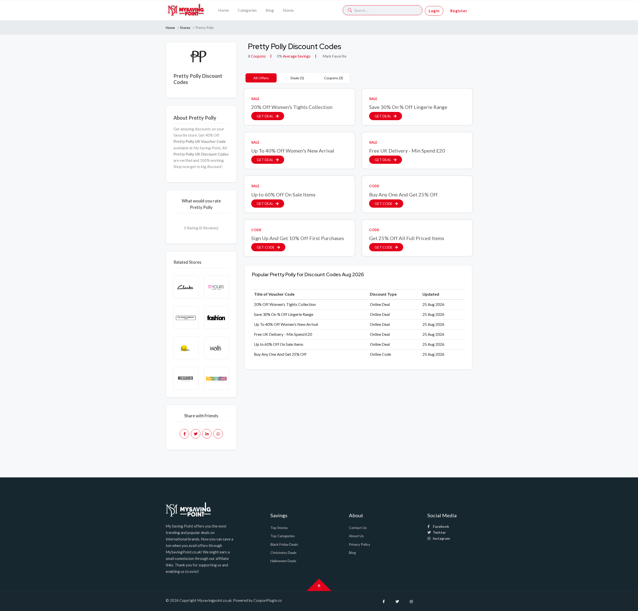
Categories (247, 10)
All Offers (261, 78)
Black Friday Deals (284, 544)
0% (279, 56)
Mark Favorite (334, 56)
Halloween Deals (283, 561)
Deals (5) (297, 78)
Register (458, 10)
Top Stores (279, 527)
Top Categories (282, 536)
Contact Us (358, 527)
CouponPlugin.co (267, 600)
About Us (356, 536)
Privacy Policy (359, 544)
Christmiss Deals (283, 552)
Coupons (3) (333, 78)
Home (223, 10)
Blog (270, 10)
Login (434, 10)
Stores (288, 10)
